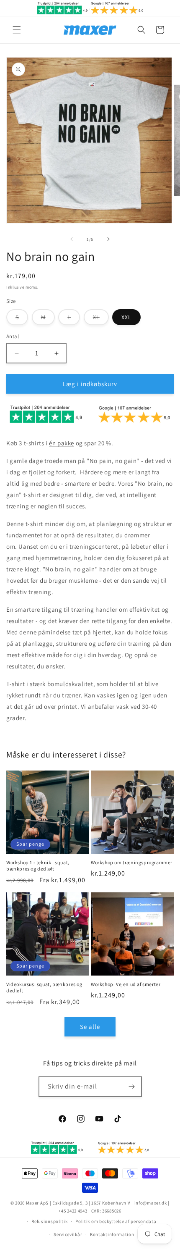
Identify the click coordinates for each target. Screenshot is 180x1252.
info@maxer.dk (150, 1203)
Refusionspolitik (49, 1221)
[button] (17, 30)
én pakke (61, 443)
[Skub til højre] (108, 239)
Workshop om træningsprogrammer (131, 862)
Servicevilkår (68, 1234)
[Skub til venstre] (71, 239)
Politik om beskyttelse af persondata (115, 1221)
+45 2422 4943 (73, 1211)
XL (101, 319)
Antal (12, 336)
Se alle (90, 1027)
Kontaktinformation (112, 1234)
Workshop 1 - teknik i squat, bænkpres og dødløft (37, 865)
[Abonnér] (132, 1086)
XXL (126, 317)
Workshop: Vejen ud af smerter (125, 984)
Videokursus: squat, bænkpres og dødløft (44, 987)
